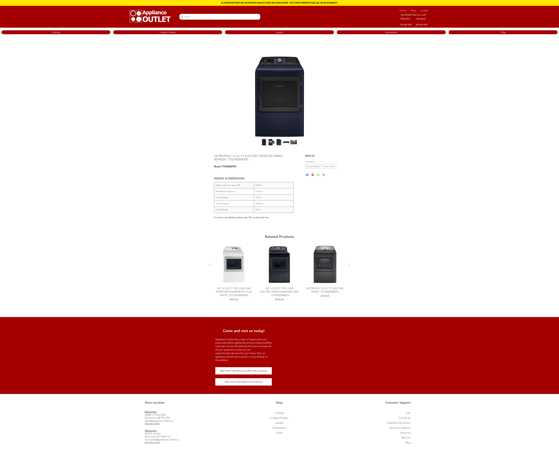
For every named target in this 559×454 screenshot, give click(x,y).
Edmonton (405, 18)
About (413, 10)
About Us (405, 433)
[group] (279, 273)
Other (279, 433)
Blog (408, 443)
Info (408, 413)
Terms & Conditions (400, 428)
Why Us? (406, 438)
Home (217, 46)
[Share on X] (324, 175)
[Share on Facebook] (307, 175)
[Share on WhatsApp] (318, 175)
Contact (403, 10)
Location (424, 10)
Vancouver (421, 18)
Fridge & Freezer (279, 418)
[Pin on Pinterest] (312, 175)
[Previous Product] (210, 265)
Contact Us (404, 418)
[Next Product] (349, 265)
